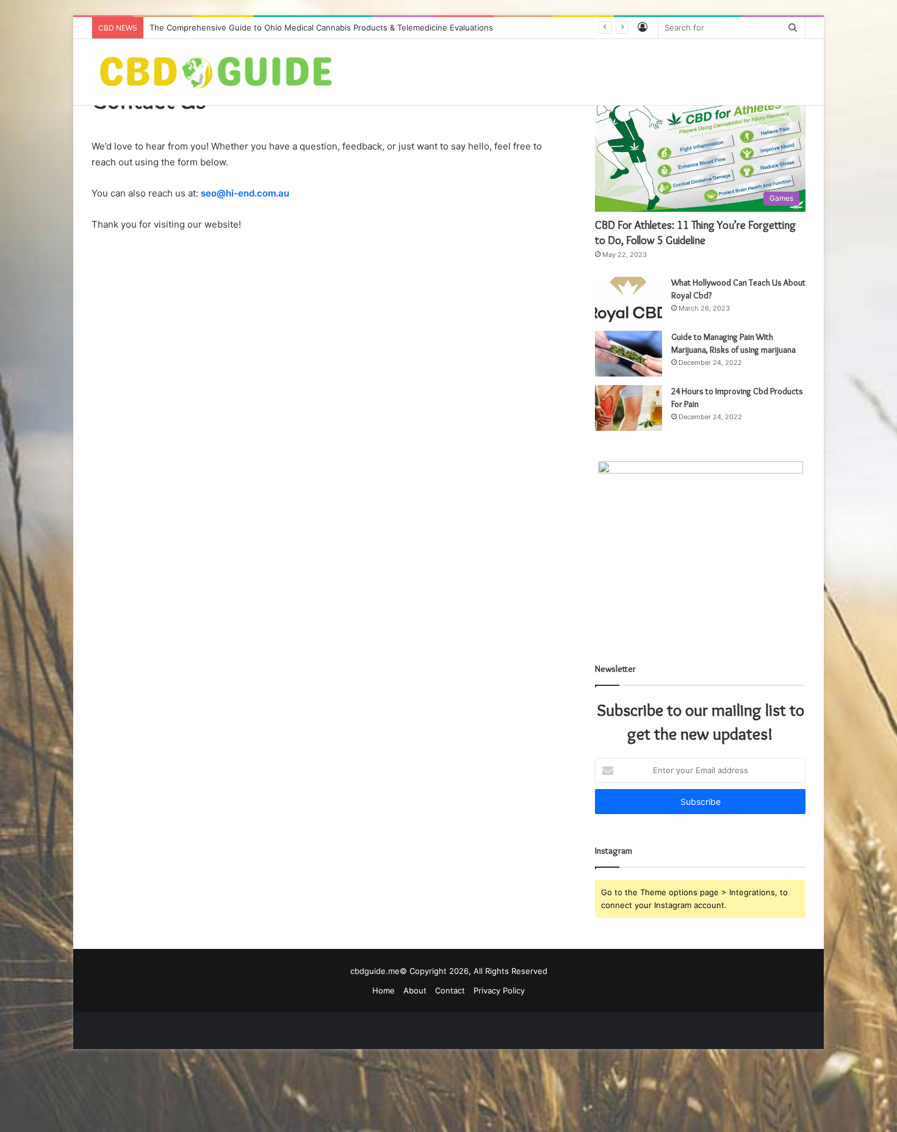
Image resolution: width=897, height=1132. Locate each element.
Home (383, 990)
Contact (450, 990)
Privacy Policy (499, 990)
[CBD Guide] (214, 72)
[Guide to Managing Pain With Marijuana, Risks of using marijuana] (628, 354)
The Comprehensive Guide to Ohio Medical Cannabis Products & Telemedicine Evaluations (321, 27)
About (415, 990)
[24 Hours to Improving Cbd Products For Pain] (628, 408)
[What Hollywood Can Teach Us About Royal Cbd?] (628, 299)
